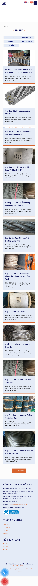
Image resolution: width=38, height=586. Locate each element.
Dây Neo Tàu (26, 37)
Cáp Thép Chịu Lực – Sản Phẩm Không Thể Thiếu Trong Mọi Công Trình (17, 276)
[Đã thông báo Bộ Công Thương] (11, 514)
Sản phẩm (6, 524)
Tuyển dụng (6, 527)
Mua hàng (6, 544)
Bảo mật (19, 572)
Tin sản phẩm (27, 41)
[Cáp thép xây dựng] (4, 3)
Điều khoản (6, 550)
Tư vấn (11, 45)
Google (5, 533)
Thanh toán (6, 547)
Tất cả (11, 37)
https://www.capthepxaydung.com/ (19, 504)
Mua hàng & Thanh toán (17, 569)
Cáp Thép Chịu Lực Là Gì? (15, 312)
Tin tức (5, 530)
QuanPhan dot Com (19, 566)
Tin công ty (11, 41)
